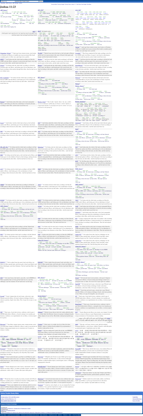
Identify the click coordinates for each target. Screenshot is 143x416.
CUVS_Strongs (79, 336)
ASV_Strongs (78, 131)
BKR (76, 324)
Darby (76, 129)
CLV (76, 147)
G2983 (6, 12)
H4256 (45, 42)
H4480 (39, 289)
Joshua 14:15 (9, 412)
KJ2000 (2, 200)
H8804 (71, 286)
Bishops (40, 65)
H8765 (48, 282)
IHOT (39, 31)
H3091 (44, 33)
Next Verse (79, 4)
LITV (76, 155)
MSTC (2, 59)
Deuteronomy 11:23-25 (25, 408)
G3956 (15, 12)
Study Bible (3, 3)
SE (76, 296)
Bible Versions (9, 3)
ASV (39, 131)
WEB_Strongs (79, 169)
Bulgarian (2, 324)
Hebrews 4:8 (54, 412)
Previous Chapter (60, 4)
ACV (1, 169)
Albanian (40, 312)
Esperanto (2, 349)
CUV (76, 330)
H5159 (61, 38)
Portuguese (40, 379)
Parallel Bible (135, 397)
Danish (39, 330)
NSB (39, 218)
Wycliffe (40, 53)
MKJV (39, 155)
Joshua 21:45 (21, 412)
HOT (34, 31)
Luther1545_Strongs (43, 240)
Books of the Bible (136, 400)
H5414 (52, 38)
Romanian (2, 385)
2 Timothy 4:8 (48, 412)
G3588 (18, 12)
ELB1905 (40, 262)
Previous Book (54, 4)
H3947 (41, 33)
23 (1, 13)
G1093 (21, 12)
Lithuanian (78, 372)
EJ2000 (40, 206)
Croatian (40, 324)
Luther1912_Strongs (80, 246)
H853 (49, 33)
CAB (76, 206)
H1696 (72, 33)
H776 (58, 33)
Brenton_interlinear (80, 101)
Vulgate (77, 47)
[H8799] (87, 33)
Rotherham (40, 147)
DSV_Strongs (41, 277)
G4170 (8, 25)
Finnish (40, 349)
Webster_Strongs (79, 86)
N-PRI (86, 13)
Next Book (89, 4)
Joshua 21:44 (15, 412)
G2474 (83, 21)
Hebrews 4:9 (59, 412)
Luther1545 (78, 234)
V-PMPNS (88, 27)
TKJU (76, 200)
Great (76, 59)
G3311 (2, 22)
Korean (77, 366)
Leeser (2, 123)
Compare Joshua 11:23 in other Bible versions (10, 397)
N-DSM (84, 18)
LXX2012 (77, 212)
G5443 (21, 22)
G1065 (97, 12)
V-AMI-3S (105, 13)
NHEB (2, 184)
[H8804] (95, 43)
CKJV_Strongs (4, 206)
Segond (2, 296)
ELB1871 (2, 262)
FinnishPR (78, 349)
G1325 (28, 15)
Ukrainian (40, 385)
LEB (1, 226)
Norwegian (78, 379)
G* (12, 12)
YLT (39, 123)
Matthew (40, 59)
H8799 (43, 279)
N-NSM (77, 18)
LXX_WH (78, 10)
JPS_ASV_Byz (4, 147)
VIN (39, 234)
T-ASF (94, 13)
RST (76, 312)
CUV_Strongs (3, 336)
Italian (2, 366)
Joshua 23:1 (32, 412)
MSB (76, 226)
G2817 (21, 18)
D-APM (96, 18)
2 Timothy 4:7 (43, 412)
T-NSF (109, 23)
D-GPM (103, 23)
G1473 (32, 15)
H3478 (39, 42)
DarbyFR (77, 284)
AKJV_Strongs (79, 184)
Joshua (20, 3)
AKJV (39, 184)
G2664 (5, 25)
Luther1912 (78, 240)
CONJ (78, 13)
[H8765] (96, 36)
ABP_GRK (40, 10)
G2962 (13, 15)
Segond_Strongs (42, 296)
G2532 (3, 12)
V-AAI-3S (82, 13)
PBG (1, 379)
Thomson (77, 77)
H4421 (43, 47)
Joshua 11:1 (73, 4)
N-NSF (77, 27)
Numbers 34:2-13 (17, 408)
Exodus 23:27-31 (4, 408)
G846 (96, 16)
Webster (77, 84)
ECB (76, 161)
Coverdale (77, 53)
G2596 (14, 22)
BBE (1, 155)
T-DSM (81, 18)
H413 (45, 38)
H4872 (48, 38)
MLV (1, 234)
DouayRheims (78, 65)
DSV (1, 278)
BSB (39, 226)
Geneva (2, 65)
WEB (39, 169)
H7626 (59, 42)
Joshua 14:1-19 (4, 410)
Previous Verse (68, 4)
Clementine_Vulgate (5, 53)
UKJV (39, 200)
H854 (87, 186)
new (76, 31)
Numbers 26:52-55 (11, 410)
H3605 (52, 33)
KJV (76, 71)
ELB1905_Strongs (80, 262)
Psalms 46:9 (37, 412)
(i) (7, 9)
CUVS (39, 336)
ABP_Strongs (3, 10)
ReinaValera (78, 304)
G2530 (24, 12)
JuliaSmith (78, 123)
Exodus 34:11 (11, 408)
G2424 (86, 12)
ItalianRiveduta (41, 366)
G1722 (18, 18)
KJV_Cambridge (4, 77)
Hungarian (40, 357)
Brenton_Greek (42, 102)
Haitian (2, 357)
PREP (104, 18)
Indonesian (78, 357)
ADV (100, 13)
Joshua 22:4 (26, 412)
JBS (1, 312)
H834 (69, 33)
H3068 (39, 38)
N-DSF (77, 23)
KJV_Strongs (41, 77)
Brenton (2, 102)
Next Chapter (84, 4)
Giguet (77, 278)
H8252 (39, 47)
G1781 (2, 15)
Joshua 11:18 (3, 412)
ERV (1, 131)
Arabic (108, 318)
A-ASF (90, 13)
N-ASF (97, 13)
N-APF (99, 23)
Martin (77, 290)
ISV (76, 218)
